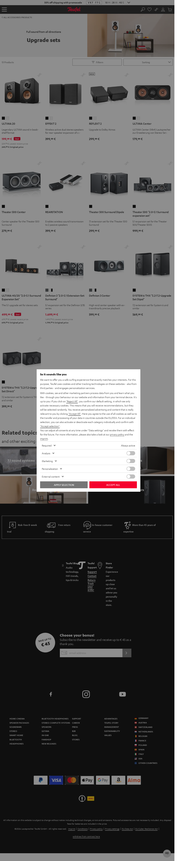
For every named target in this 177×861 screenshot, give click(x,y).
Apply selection (64, 484)
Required (47, 445)
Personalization (50, 468)
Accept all (113, 484)
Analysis (46, 453)
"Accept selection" (50, 426)
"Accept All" (74, 413)
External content (51, 476)
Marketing (47, 461)
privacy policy (117, 434)
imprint (44, 438)
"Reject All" (72, 401)
